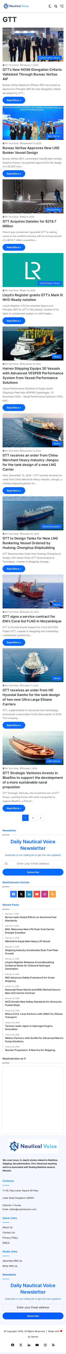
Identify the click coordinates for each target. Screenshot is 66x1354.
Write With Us (10, 1266)
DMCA (6, 1243)
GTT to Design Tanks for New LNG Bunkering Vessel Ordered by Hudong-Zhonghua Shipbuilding (30, 543)
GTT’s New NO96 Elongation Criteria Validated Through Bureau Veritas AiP (32, 74)
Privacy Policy (10, 1237)
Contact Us (9, 1232)
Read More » (14, 100)
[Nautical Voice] (16, 6)
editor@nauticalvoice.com (22, 1209)
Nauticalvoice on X (14, 1058)
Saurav (34, 1336)
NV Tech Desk (12, 65)
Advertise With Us (12, 1260)
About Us (8, 1227)
